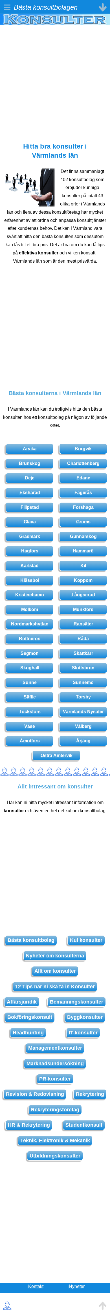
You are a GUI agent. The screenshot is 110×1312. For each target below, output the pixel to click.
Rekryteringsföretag (55, 1109)
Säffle (30, 696)
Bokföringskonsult (29, 1017)
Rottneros (29, 638)
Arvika (30, 448)
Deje (29, 477)
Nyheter (77, 1286)
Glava (30, 521)
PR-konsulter (55, 1079)
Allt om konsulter (55, 971)
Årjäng (83, 740)
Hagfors (29, 550)
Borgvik (83, 448)
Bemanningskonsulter (76, 1002)
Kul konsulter (86, 940)
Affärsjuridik (22, 1002)
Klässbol (29, 580)
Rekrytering (90, 1094)
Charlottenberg (83, 463)
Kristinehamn (29, 594)
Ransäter (83, 623)
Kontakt (35, 1286)
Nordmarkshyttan (30, 623)
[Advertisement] (55, 80)
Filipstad (30, 507)
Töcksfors (30, 711)
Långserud (83, 594)
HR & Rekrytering (29, 1125)
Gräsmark (29, 536)
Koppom (83, 580)
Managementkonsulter (55, 1048)
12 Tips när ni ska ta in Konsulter (55, 986)
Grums (83, 521)
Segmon (30, 653)
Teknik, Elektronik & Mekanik (55, 1140)
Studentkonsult (83, 1125)
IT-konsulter (83, 1033)
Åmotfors (30, 740)
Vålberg (83, 726)
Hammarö (83, 550)
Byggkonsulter (85, 1017)
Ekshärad (29, 492)
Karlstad (30, 565)
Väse (29, 726)
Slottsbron (83, 667)
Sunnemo (83, 682)
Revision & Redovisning (35, 1094)
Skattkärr (83, 653)
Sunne (30, 682)
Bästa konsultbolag (31, 940)
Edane (83, 477)
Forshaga (83, 507)
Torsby (83, 696)
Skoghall (29, 667)
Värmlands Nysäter (83, 711)
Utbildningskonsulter (55, 1156)
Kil (83, 565)
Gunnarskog (83, 536)
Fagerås (83, 492)
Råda (83, 638)
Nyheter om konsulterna (55, 956)
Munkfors (83, 609)
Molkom (29, 609)
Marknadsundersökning (55, 1063)
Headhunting (28, 1033)
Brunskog (29, 463)
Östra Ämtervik (56, 755)
